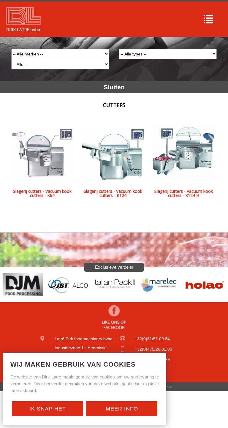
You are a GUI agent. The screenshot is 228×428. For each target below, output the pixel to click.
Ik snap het (47, 409)
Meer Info (122, 409)
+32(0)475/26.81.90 (153, 349)
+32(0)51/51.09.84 (152, 338)
